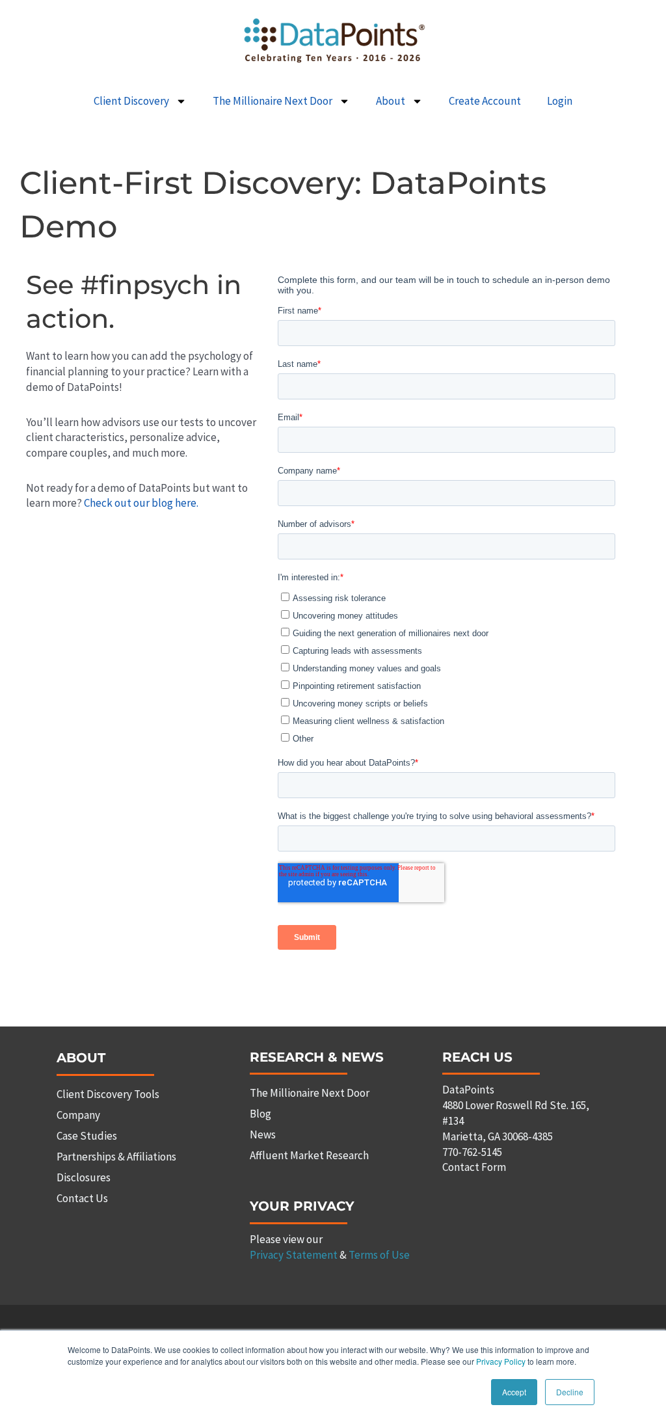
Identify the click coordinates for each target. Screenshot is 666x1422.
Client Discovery (131, 101)
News (263, 1134)
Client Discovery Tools (108, 1094)
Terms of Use (379, 1255)
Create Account (485, 101)
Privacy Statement (294, 1255)
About (390, 101)
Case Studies (87, 1136)
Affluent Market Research (309, 1155)
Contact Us (82, 1198)
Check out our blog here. (141, 503)
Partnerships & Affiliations (116, 1156)
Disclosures (84, 1177)
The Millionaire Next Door (272, 101)
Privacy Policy (501, 1361)
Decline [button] (569, 1391)
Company (78, 1115)
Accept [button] (514, 1391)
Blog (260, 1114)
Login (559, 101)
